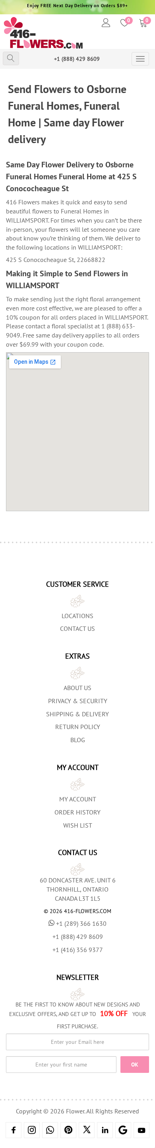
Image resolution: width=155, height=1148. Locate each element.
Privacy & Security (77, 701)
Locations (77, 616)
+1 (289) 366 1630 (81, 923)
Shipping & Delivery (77, 714)
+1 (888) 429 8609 (77, 58)
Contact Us (77, 628)
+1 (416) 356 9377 (77, 950)
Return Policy (77, 727)
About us (77, 688)
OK (134, 1064)
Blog (77, 740)
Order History (77, 812)
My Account (77, 799)
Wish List (77, 825)
